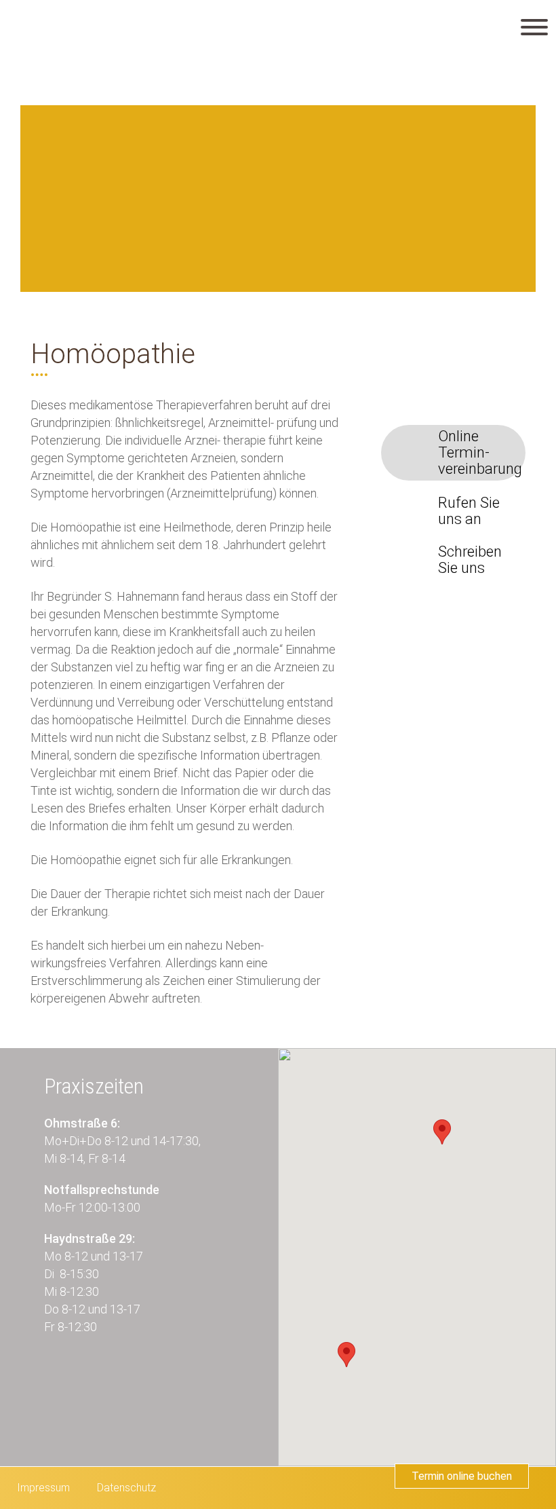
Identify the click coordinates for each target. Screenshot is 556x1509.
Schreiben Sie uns (470, 560)
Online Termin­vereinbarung (480, 452)
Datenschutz (126, 1487)
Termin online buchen (462, 1476)
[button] (442, 1132)
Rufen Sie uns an (469, 511)
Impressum (43, 1487)
